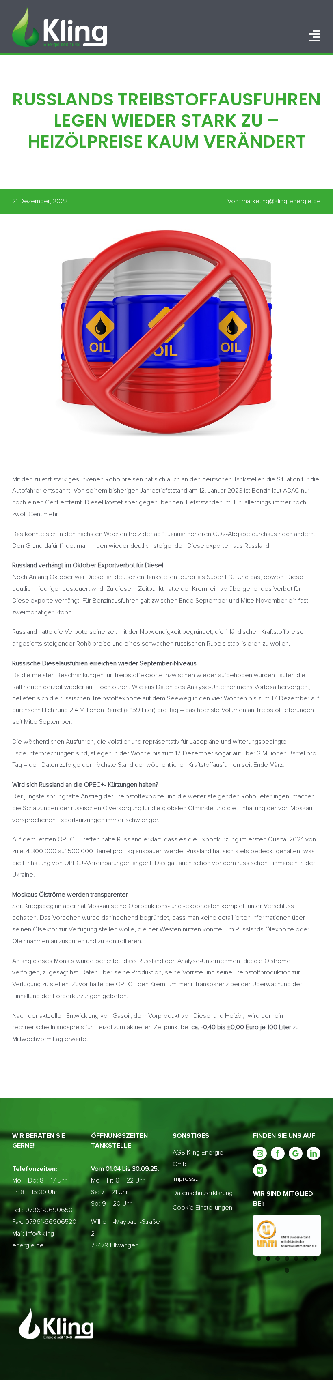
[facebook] (278, 1153)
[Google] (296, 1153)
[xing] (260, 1170)
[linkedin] (313, 1153)
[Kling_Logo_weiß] (59, 9)
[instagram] (260, 1153)
